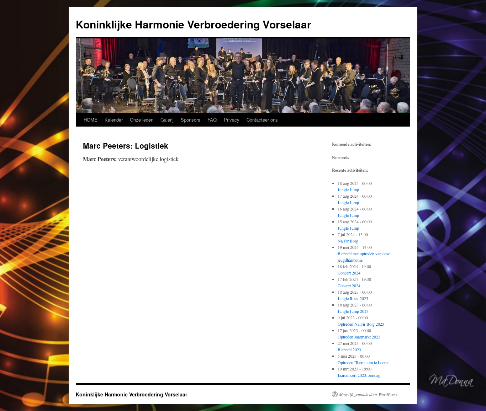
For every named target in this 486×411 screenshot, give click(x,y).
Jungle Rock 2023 (353, 298)
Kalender (114, 119)
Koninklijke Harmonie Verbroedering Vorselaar (193, 24)
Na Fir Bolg (348, 241)
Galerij (167, 119)
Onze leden (141, 119)
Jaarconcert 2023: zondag (359, 375)
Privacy (231, 119)
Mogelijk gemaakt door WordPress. (368, 394)
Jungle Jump (348, 189)
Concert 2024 (349, 273)
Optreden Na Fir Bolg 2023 (361, 324)
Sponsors (190, 119)
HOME (90, 119)
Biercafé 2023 (349, 349)
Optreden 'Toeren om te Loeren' (364, 362)
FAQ (212, 119)
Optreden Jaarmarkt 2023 (359, 337)
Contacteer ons (262, 119)
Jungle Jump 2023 (353, 311)
